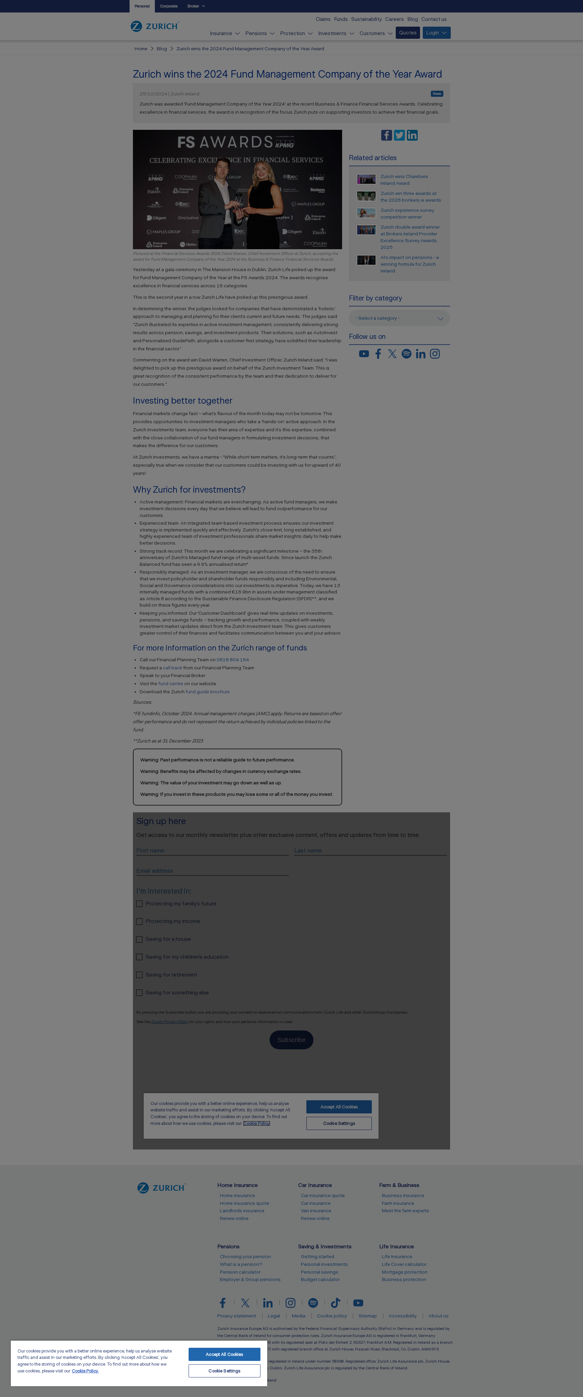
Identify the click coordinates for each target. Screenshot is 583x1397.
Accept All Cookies (224, 1354)
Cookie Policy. (85, 1370)
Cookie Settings (224, 1370)
